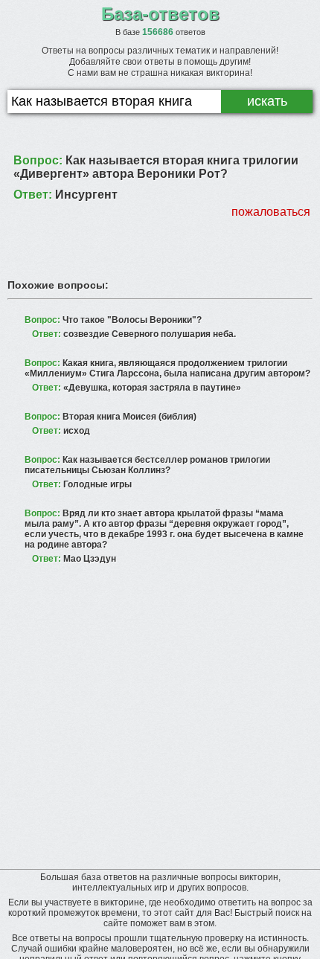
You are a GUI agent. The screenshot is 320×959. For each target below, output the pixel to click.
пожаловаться (270, 211)
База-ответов (160, 14)
